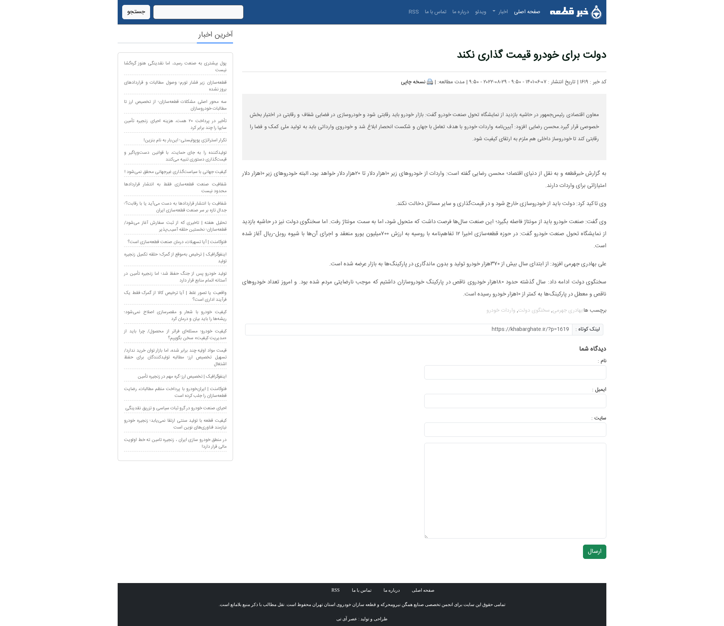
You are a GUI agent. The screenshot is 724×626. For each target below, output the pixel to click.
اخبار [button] (502, 12)
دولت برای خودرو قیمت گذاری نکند (531, 55)
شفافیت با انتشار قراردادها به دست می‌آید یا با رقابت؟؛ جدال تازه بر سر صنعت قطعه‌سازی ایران (175, 207)
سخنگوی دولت (534, 310)
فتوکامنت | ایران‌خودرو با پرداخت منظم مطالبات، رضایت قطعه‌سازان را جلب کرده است (175, 392)
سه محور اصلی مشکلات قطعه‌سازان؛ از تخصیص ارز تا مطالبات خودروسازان (175, 105)
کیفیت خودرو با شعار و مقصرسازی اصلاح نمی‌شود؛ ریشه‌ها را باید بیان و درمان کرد (175, 315)
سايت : (590, 418)
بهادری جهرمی (567, 310)
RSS (414, 12)
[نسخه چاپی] (430, 82)
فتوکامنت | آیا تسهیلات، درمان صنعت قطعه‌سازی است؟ (177, 242)
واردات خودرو (500, 310)
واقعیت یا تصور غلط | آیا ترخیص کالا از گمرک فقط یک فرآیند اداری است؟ (175, 296)
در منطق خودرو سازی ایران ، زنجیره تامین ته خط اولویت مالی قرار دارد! (175, 443)
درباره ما (460, 12)
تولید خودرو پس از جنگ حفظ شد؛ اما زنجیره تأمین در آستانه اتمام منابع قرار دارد (175, 277)
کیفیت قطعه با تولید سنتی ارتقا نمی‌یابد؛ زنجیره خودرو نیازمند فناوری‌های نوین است (175, 424)
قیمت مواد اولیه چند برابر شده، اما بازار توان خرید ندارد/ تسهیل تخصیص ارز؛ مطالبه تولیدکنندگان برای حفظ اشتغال (175, 357)
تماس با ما (435, 12)
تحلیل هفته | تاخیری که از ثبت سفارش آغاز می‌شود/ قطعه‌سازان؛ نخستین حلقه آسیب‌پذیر (175, 226)
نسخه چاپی (413, 82)
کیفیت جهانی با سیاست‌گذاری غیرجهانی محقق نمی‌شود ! (175, 172)
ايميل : (590, 390)
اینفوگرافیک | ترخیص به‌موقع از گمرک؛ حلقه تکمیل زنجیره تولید (175, 258)
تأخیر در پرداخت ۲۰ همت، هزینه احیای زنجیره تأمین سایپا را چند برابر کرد (175, 124)
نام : (590, 361)
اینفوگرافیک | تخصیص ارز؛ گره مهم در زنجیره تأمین (182, 376)
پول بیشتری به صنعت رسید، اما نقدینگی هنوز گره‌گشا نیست (175, 67)
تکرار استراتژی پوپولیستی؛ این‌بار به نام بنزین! (185, 140)
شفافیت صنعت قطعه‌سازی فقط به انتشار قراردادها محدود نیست (175, 188)
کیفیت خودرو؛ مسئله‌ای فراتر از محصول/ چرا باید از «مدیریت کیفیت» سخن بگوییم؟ (175, 335)
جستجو (136, 12)
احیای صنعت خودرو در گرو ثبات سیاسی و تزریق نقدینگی (176, 408)
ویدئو (480, 12)
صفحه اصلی (527, 12)
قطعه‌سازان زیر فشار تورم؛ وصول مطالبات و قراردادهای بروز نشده (175, 86)
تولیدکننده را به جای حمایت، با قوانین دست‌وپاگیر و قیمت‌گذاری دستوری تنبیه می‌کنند (175, 156)
